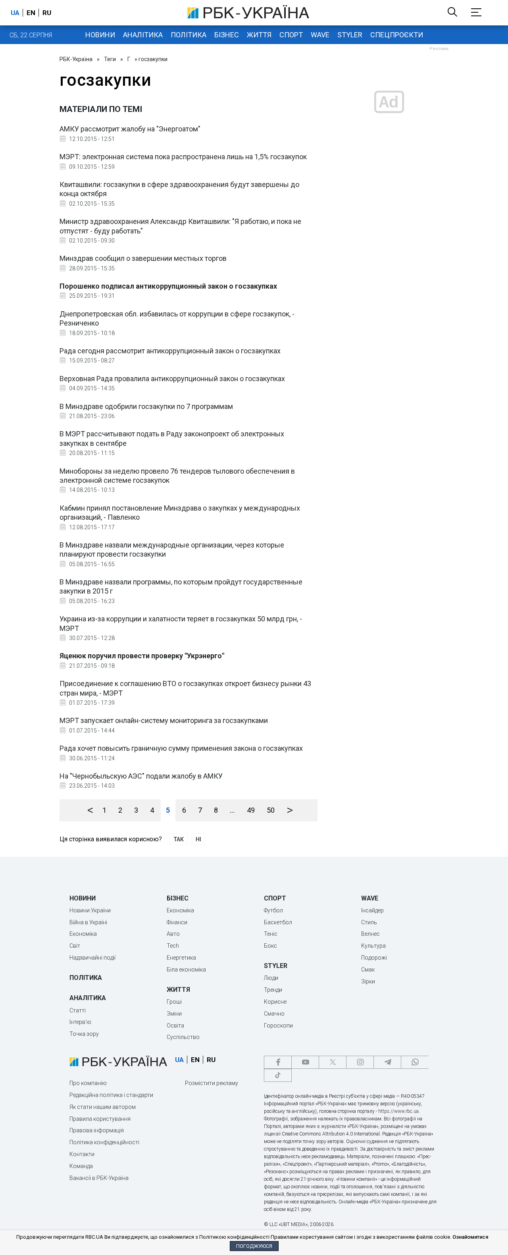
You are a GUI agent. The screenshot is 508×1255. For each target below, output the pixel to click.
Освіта (175, 1025)
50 (271, 810)
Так (179, 839)
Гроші (174, 1002)
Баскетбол (278, 922)
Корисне (275, 1002)
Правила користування (100, 1119)
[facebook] (278, 1062)
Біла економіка (186, 969)
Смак (368, 969)
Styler (349, 35)
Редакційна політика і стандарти (111, 1095)
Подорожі (374, 957)
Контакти (81, 1154)
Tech (173, 946)
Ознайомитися (470, 1237)
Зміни (174, 1013)
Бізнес (226, 35)
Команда (81, 1166)
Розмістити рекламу (211, 1083)
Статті (77, 1010)
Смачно (274, 1013)
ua (15, 13)
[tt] (278, 1075)
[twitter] (332, 1062)
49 (251, 810)
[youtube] (305, 1062)
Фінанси (177, 922)
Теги (110, 59)
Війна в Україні (88, 922)
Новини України (90, 910)
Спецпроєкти (396, 35)
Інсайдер (372, 910)
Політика (188, 35)
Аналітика (143, 35)
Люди (271, 978)
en (31, 13)
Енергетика (181, 957)
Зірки (368, 981)
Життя (259, 35)
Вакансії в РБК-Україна (99, 1178)
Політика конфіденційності (104, 1142)
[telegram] (387, 1062)
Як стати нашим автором (102, 1107)
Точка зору (84, 1034)
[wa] (415, 1062)
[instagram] (360, 1062)
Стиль (369, 922)
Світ (74, 946)
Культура (373, 946)
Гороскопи (278, 1025)
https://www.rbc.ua (398, 1111)
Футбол (273, 910)
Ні (198, 839)
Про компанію (88, 1083)
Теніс (270, 934)
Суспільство (183, 1037)
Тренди (273, 990)
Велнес (370, 934)
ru (46, 13)
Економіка (83, 934)
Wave (320, 35)
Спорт (291, 35)
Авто (173, 934)
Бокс (270, 946)
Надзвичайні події (92, 957)
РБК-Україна (76, 59)
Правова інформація (96, 1130)
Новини (100, 35)
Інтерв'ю (80, 1022)
